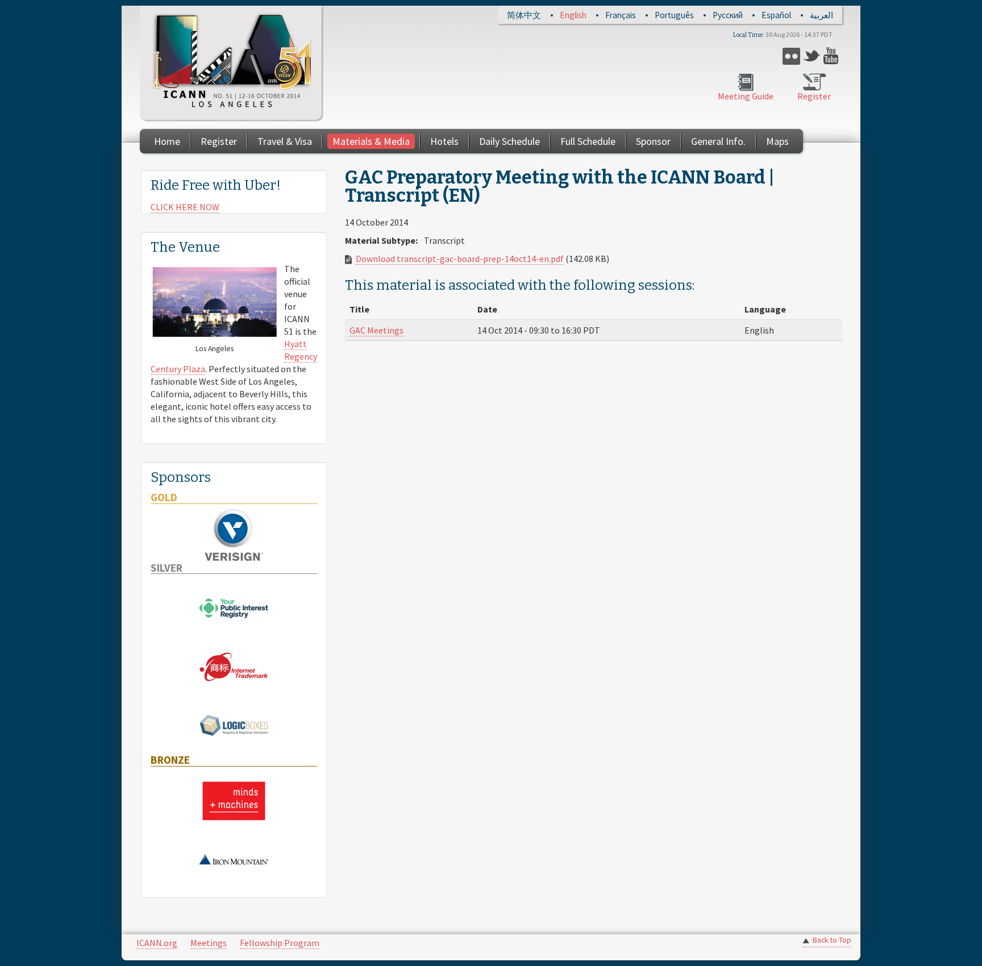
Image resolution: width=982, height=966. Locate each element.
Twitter (812, 56)
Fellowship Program (279, 942)
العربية (821, 15)
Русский (728, 15)
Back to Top (832, 940)
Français (620, 15)
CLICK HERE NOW (185, 207)
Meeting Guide (745, 96)
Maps (777, 141)
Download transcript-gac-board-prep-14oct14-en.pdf (460, 258)
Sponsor (653, 141)
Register (814, 96)
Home (167, 141)
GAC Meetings (376, 330)
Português (674, 15)
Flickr (791, 56)
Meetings (208, 942)
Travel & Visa (284, 141)
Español (776, 15)
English (573, 15)
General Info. (718, 141)
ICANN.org (156, 942)
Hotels (444, 141)
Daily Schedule (509, 141)
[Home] (230, 62)
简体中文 (524, 15)
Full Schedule (587, 141)
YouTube (832, 56)
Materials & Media (371, 141)
